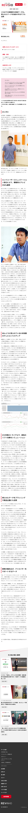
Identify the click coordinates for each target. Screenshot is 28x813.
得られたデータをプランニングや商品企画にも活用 (15, 93)
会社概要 (3, 769)
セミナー (3, 777)
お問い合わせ (4, 786)
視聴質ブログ (4, 783)
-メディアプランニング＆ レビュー (6, 759)
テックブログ (4, 792)
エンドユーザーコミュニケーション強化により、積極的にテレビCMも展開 (15, 83)
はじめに (7, 80)
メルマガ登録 (4, 789)
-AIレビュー (3, 756)
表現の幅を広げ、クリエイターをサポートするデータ (15, 96)
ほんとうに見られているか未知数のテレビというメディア (15, 86)
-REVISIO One (4, 752)
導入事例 (3, 774)
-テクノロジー (4, 766)
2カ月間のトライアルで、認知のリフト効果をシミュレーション (14, 89)
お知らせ (3, 771)
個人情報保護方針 (4, 807)
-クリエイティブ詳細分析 (6, 754)
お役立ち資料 (4, 780)
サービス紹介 (4, 749)
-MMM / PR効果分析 (5, 762)
